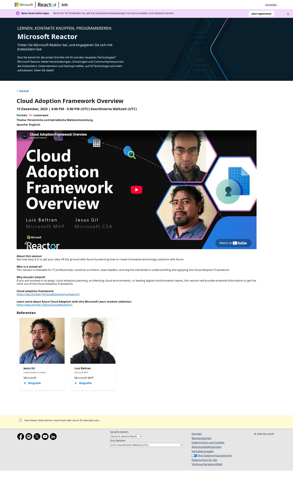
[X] (38, 437)
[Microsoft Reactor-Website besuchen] (47, 4)
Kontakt (197, 434)
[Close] (288, 14)
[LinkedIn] (54, 437)
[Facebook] (21, 437)
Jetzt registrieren (261, 13)
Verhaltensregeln (203, 451)
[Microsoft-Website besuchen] (24, 4)
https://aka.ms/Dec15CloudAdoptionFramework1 (48, 294)
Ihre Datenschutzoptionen (215, 455)
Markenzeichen (201, 438)
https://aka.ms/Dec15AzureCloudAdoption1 (45, 305)
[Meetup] (29, 437)
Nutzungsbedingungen (206, 447)
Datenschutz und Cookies (208, 442)
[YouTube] (46, 437)
